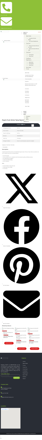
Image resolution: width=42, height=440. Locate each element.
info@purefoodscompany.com (7, 397)
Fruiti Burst (28, 58)
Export (24, 111)
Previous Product (7, 40)
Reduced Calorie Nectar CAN (33, 49)
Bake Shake (28, 36)
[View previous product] (3, 40)
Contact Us (26, 121)
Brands (25, 33)
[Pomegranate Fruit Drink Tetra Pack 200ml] (21, 97)
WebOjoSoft (33, 433)
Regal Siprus (28, 59)
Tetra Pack (31, 56)
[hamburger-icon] (39, 32)
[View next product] (8, 78)
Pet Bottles (31, 54)
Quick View (5, 331)
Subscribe (16, 377)
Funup (27, 68)
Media (24, 114)
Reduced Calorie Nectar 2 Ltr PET (33, 46)
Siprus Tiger (28, 67)
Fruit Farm (28, 52)
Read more (9, 343)
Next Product (5, 78)
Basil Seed (31, 62)
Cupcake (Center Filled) (32, 39)
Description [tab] (5, 147)
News (27, 119)
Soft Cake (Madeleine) (33, 41)
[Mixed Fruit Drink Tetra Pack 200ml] (21, 59)
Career (24, 112)
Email (2, 373)
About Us (25, 32)
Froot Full (28, 43)
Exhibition (28, 116)
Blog (27, 117)
